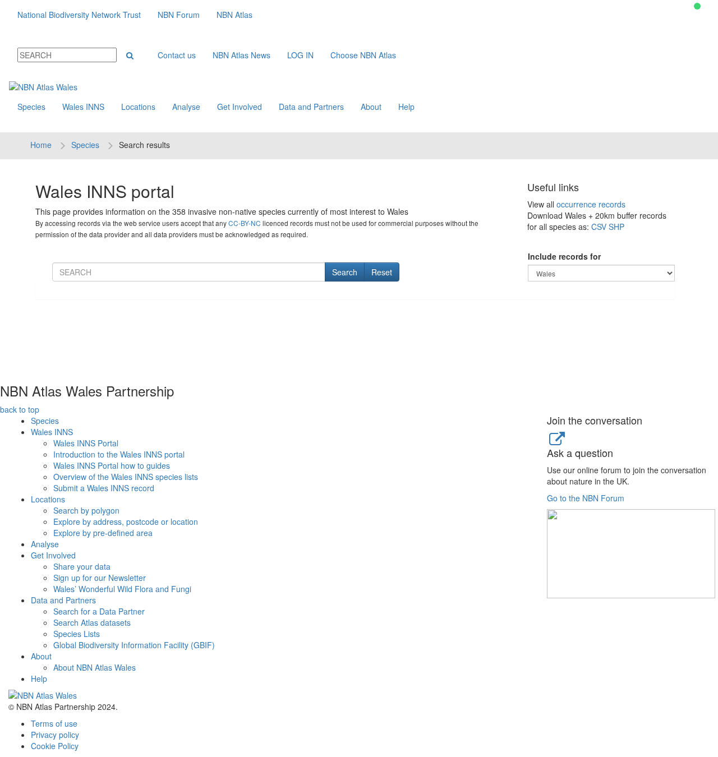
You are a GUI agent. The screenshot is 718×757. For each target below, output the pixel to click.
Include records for (564, 256)
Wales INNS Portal (85, 443)
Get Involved (239, 106)
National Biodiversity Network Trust (79, 14)
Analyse (186, 106)
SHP (616, 226)
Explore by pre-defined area (103, 532)
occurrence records (590, 204)
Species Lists (76, 633)
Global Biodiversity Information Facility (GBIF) (134, 644)
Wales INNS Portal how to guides (111, 465)
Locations (138, 106)
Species (31, 106)
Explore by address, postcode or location (125, 521)
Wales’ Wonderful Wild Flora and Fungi (122, 588)
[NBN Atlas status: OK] (697, 6)
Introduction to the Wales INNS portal (119, 454)
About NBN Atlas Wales (94, 667)
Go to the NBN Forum (585, 498)
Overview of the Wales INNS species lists (125, 476)
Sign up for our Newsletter (99, 577)
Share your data (82, 566)
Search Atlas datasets (92, 622)
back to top (19, 409)
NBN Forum (179, 14)
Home (41, 144)
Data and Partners (311, 106)
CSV (598, 226)
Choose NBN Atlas (363, 55)
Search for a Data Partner (99, 611)
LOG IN (300, 55)
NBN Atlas (234, 14)
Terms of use (54, 723)
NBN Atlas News (241, 55)
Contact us (177, 55)
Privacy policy (55, 734)
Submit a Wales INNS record (103, 487)
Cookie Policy (55, 745)
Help (406, 106)
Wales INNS (83, 106)
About (371, 106)
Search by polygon (86, 510)
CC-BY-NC (244, 223)
